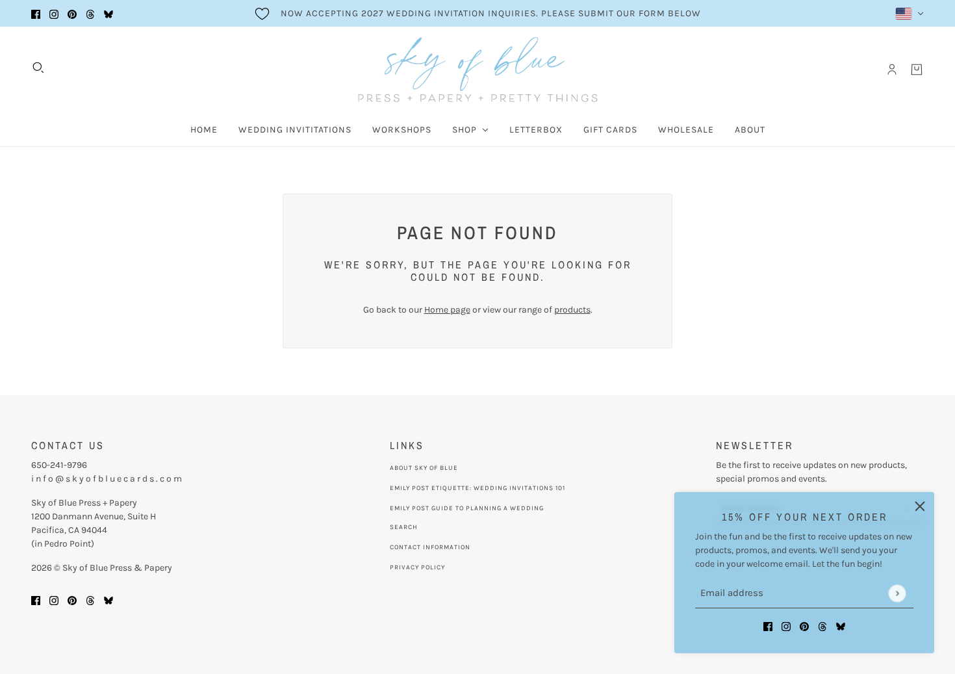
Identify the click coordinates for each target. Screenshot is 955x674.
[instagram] (54, 13)
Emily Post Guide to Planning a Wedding (467, 508)
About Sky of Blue (424, 468)
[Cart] (917, 69)
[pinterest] (72, 13)
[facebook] (35, 13)
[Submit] (897, 593)
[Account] (892, 69)
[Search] (38, 67)
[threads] (90, 13)
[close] (919, 506)
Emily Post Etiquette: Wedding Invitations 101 (477, 488)
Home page (447, 309)
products (572, 309)
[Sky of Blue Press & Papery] (478, 69)
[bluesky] (108, 13)
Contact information (430, 547)
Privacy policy (417, 567)
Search (404, 527)
